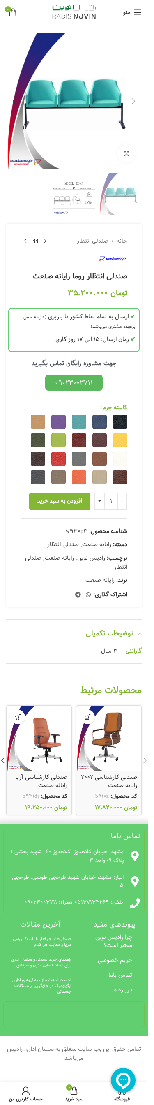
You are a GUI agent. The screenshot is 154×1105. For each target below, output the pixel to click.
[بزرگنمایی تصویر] (126, 153)
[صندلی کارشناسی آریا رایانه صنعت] (39, 738)
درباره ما (122, 990)
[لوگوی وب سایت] (74, 12)
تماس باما (120, 975)
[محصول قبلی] (45, 241)
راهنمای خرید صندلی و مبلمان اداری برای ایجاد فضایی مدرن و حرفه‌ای (41, 962)
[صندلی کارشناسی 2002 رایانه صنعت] (108, 738)
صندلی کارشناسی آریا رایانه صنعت (41, 781)
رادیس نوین (91, 558)
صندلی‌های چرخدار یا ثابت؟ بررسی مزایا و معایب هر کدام (42, 942)
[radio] (120, 422)
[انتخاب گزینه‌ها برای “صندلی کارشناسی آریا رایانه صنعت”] (18, 717)
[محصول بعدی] (25, 241)
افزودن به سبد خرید (59, 500)
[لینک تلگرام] (78, 595)
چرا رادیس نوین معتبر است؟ (113, 941)
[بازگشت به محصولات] (35, 241)
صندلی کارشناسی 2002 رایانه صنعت (109, 781)
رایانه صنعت (96, 544)
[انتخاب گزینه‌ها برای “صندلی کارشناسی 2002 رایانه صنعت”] (87, 717)
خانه (122, 241)
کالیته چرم (115, 407)
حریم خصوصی (115, 960)
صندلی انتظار (92, 241)
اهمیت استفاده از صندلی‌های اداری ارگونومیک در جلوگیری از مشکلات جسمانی (41, 986)
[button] (133, 101)
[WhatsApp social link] (88, 595)
